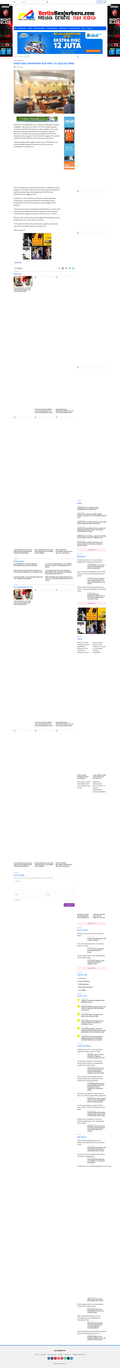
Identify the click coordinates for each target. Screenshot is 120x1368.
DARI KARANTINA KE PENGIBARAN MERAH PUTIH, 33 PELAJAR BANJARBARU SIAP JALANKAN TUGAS (64, 411)
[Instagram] (58, 1358)
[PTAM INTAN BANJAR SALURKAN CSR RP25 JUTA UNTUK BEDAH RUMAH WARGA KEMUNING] (91, 1095)
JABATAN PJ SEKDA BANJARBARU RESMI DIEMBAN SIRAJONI (92, 1001)
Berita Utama (22, 28)
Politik (83, 28)
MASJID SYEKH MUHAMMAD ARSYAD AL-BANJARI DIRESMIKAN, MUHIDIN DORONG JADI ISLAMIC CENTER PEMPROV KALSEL (91, 529)
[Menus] (15, 2)
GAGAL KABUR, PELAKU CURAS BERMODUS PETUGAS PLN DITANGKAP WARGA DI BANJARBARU (99, 776)
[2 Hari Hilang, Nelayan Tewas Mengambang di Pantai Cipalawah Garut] (91, 957)
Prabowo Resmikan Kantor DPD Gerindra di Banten (96, 939)
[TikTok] (68, 1358)
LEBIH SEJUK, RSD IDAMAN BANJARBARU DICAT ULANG (95, 1299)
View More (91, 550)
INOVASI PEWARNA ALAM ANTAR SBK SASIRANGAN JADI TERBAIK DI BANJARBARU (44, 551)
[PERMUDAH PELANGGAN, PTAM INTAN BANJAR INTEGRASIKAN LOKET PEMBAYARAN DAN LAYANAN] (91, 1121)
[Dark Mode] (104, 2)
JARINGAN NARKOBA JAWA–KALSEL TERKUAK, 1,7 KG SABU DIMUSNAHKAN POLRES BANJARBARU (99, 916)
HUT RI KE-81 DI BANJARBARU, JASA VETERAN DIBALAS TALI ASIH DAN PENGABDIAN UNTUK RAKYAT (43, 411)
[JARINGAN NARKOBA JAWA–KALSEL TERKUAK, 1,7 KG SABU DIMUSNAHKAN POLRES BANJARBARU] (99, 847)
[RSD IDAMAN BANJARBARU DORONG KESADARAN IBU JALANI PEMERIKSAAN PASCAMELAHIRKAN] (91, 1318)
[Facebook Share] (59, 268)
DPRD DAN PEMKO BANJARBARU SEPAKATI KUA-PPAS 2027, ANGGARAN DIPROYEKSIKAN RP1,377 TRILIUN (65, 551)
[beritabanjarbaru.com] (60, 15)
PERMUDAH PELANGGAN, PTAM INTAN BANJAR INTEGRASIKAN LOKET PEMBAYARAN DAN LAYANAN (96, 1128)
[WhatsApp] (65, 1358)
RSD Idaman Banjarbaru (86, 987)
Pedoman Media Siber (79, 1354)
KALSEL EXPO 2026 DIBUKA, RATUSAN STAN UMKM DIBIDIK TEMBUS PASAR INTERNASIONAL (91, 522)
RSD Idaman (63, 28)
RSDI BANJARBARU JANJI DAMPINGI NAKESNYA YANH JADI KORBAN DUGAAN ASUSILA (96, 1338)
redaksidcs (19, 66)
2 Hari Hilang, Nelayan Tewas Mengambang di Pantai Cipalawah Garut (95, 962)
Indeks (99, 2)
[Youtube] (61, 1358)
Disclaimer (68, 1354)
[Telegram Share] (69, 268)
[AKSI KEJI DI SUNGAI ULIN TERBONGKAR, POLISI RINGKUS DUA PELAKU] (84, 847)
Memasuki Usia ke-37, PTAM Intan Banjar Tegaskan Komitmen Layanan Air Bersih (96, 1056)
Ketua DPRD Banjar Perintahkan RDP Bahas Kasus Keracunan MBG (92, 1015)
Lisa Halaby (82, 990)
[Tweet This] (62, 268)
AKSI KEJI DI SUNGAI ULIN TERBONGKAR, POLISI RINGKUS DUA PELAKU (83, 916)
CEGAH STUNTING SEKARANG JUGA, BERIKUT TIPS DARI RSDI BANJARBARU (96, 1161)
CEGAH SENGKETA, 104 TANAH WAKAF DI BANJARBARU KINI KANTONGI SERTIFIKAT (22, 289)
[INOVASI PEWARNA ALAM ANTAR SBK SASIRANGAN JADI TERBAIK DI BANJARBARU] (44, 482)
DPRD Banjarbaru (52, 28)
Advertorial (18, 262)
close (11, 5)
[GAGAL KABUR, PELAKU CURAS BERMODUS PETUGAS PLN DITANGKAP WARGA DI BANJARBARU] (99, 708)
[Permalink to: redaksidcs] (15, 67)
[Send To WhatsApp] (73, 268)
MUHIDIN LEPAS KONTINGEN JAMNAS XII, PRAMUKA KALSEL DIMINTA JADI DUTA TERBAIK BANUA (91, 536)
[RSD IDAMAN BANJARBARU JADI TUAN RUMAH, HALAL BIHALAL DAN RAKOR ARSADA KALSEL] (91, 1143)
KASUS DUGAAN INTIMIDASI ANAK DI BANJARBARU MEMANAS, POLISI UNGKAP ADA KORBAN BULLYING (83, 776)
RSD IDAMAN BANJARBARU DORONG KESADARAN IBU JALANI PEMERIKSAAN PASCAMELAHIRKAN (95, 1325)
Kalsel (30, 28)
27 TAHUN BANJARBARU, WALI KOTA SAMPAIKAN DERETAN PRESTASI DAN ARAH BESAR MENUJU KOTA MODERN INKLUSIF (93, 1030)
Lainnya (89, 28)
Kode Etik (43, 1354)
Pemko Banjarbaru (39, 28)
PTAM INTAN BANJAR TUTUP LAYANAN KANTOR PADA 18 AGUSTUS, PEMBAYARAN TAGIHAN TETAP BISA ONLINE (95, 1070)
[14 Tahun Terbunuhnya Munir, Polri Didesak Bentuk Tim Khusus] (91, 945)
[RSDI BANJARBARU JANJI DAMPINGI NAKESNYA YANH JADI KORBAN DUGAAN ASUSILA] (91, 1332)
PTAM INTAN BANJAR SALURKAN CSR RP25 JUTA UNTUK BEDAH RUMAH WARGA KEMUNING (96, 1100)
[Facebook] (48, 1358)
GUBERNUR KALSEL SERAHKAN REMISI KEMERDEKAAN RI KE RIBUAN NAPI (88, 508)
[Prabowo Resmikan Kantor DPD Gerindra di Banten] (91, 935)
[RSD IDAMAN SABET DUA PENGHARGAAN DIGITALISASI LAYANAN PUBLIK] (91, 1305)
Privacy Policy (52, 1354)
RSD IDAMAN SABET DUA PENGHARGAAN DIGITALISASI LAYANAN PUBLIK (95, 1311)
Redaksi (60, 1354)
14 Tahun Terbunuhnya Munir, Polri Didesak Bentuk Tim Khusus (95, 950)
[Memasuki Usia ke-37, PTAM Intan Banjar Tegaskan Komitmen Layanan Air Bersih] (91, 1051)
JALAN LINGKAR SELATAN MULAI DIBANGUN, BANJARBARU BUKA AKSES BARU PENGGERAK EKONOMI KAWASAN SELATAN (23, 551)
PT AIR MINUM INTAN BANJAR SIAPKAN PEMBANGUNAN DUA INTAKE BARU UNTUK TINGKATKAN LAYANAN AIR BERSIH (95, 1087)
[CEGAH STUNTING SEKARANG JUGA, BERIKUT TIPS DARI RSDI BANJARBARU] (91, 1155)
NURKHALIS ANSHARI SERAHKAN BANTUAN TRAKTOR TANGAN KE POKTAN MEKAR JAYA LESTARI (93, 1008)
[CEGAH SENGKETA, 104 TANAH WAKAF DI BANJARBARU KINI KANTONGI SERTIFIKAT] (23, 281)
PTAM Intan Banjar (74, 28)
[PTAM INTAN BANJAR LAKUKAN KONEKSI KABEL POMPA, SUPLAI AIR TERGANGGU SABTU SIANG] (91, 1107)
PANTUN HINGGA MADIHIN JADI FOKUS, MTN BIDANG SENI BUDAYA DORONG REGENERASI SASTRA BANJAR (90, 544)
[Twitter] (52, 1358)
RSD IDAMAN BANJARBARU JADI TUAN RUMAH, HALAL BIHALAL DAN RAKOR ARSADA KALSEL (96, 1149)
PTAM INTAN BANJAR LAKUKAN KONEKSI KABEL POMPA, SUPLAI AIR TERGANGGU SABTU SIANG (96, 1114)
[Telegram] (71, 1358)
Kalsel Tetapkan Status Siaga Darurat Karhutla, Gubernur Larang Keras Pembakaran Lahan (92, 1022)
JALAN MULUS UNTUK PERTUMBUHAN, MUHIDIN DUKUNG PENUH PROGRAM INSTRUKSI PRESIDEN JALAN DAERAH (92, 1038)
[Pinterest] (55, 1358)
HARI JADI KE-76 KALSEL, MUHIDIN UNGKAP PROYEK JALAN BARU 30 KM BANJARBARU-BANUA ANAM (91, 515)
